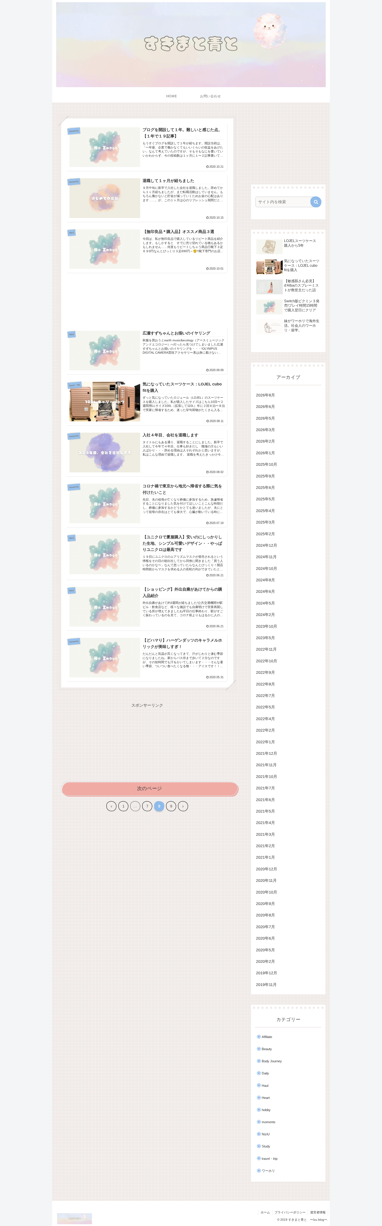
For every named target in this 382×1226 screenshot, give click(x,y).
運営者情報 (318, 1212)
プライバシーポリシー (290, 1212)
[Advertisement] (147, 298)
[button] (315, 201)
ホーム (265, 1212)
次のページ (149, 788)
